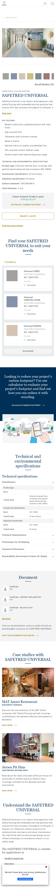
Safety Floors (11, 18)
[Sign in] (45, 3)
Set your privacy (25, 879)
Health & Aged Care (14, 858)
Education (9, 864)
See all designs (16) (44, 84)
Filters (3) (11, 262)
